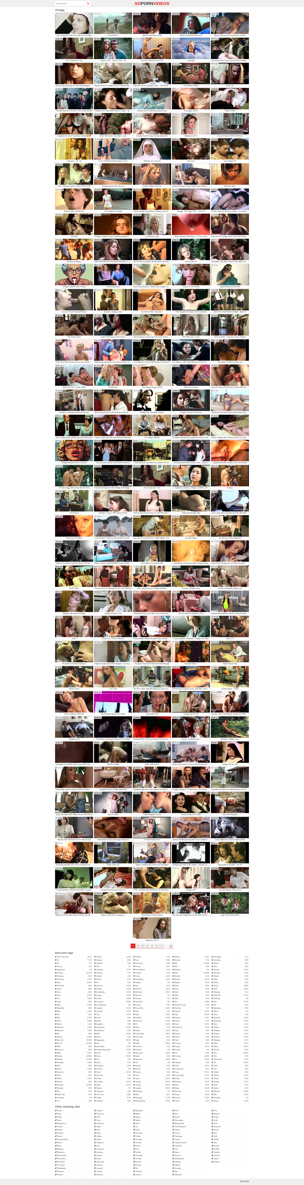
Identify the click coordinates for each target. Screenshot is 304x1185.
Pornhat (138, 1143)
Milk (191, 966)
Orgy (191, 1014)
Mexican (191, 960)
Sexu (176, 1114)
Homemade (152, 1034)
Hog (97, 1146)
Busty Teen (74, 1094)
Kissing (152, 1066)
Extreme (113, 1069)
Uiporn (177, 1152)
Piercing (191, 1043)
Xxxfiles (216, 1149)
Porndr (137, 1136)
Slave (230, 989)
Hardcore (152, 1021)
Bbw (74, 1018)
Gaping (152, 982)
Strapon (230, 1027)
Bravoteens (61, 1159)
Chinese (113, 973)
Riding (191, 1088)
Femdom (113, 1082)
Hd (152, 1024)
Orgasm (191, 1011)
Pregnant (191, 1062)
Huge (152, 1040)
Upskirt (230, 1078)
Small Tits (230, 995)
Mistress (191, 970)
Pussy (191, 1072)
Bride (74, 1075)
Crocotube (61, 1165)
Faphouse (100, 1114)
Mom (191, 973)
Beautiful (74, 1027)
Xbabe (215, 1117)
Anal (74, 982)
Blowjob (74, 1059)
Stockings (230, 1021)
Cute (113, 1014)
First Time (113, 1094)
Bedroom (74, 1030)
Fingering (113, 1091)
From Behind (152, 970)
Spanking (230, 1008)
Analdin (60, 1126)
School (191, 1101)
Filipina (113, 1088)
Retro (191, 1085)
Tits (230, 1062)
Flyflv (98, 1117)
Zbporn (216, 1159)
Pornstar (191, 1056)
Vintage (230, 1082)
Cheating (113, 970)
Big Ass (74, 1037)
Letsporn (99, 1168)
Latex (152, 1075)
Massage (152, 1098)
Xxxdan (216, 1146)
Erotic (113, 1062)
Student (230, 1034)
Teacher (230, 1050)
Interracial (152, 1053)
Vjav (176, 1171)
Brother (74, 1082)
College (113, 989)
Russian (191, 1098)
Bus (74, 1091)
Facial (113, 1072)
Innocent (152, 1046)
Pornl (137, 1149)
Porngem (138, 1139)
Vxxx (215, 1110)
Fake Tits (113, 1075)
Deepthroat (113, 1027)
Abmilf (59, 1117)
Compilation (113, 992)
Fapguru (99, 1110)
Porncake (138, 1133)
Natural (191, 979)
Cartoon (113, 957)
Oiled (191, 998)
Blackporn (61, 1152)
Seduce (230, 963)
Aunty (74, 1002)
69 (74, 963)
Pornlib (138, 1152)
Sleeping (230, 992)
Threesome (230, 1059)
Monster (191, 976)
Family (113, 1078)
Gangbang (152, 979)
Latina (152, 1078)
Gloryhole (152, 1002)
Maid (152, 1094)
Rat (136, 1168)
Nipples (191, 982)
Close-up (113, 986)
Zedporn (216, 1162)
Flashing (113, 1101)
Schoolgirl (230, 957)
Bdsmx (59, 1143)
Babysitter (74, 1008)
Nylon (191, 992)
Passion (191, 1034)
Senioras (138, 1171)
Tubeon (177, 1139)
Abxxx (59, 1120)
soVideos (152, 3)
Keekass (99, 1165)
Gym (152, 1011)
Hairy (152, 1014)
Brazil (74, 1069)
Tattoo (230, 1046)
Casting (113, 960)
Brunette (74, 1085)
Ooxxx (137, 1130)
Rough (191, 1094)
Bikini (74, 1046)
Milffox (137, 1114)
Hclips (98, 1126)
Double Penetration (113, 1050)
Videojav (177, 1162)
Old (191, 1002)
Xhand (215, 1130)
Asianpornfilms (62, 1139)
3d (74, 960)
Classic (113, 979)
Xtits (215, 1143)
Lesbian (152, 1082)
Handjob (152, 1018)
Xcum (215, 1123)
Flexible (152, 957)
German (152, 989)
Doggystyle (113, 1040)
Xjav (215, 1133)
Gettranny (100, 1123)
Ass (74, 998)
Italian (152, 1056)
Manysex (99, 1175)
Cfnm (113, 966)
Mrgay (137, 1117)
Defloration (113, 1030)
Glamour (152, 995)
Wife (230, 1094)
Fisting (113, 1098)
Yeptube (216, 1152)
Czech (113, 1018)
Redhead (191, 1082)
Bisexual (74, 1050)
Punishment (191, 1069)
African (74, 966)
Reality (191, 1078)
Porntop (138, 1159)
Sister (230, 979)
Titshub (177, 1130)
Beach (74, 1024)
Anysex (59, 1136)
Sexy (230, 966)
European (113, 1066)
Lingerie (152, 1088)
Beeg (59, 1146)
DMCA (246, 1181)
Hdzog (98, 1139)
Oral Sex (191, 1008)
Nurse (191, 989)
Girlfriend (152, 992)
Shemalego (178, 1120)
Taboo (230, 1043)
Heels (152, 1027)
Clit (113, 982)
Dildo (113, 1034)
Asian (74, 995)
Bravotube (61, 1162)
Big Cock (74, 1040)
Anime (74, 989)
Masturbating (152, 1101)
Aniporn (60, 1130)
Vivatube (177, 1168)
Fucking (152, 973)
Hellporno (100, 1143)
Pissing (191, 1046)
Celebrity (113, 963)
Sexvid (177, 1117)
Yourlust (216, 1155)
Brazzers (74, 1072)
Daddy (113, 1021)
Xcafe (215, 1120)
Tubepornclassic (180, 1143)
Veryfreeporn (179, 1159)
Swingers (230, 1040)
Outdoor (191, 1018)
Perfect (191, 1037)
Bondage (74, 1062)
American (74, 979)
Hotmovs (99, 1152)
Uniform (230, 1075)
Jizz (152, 1062)
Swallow (230, 1037)
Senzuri (138, 1175)
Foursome (152, 963)
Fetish (113, 1085)
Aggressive (74, 970)
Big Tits (74, 1043)
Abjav (59, 1114)
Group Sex (152, 1008)
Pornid (137, 1146)
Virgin (230, 1085)
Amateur (74, 973)
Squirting (230, 1018)
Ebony (113, 1056)
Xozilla (215, 1139)
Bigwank (60, 1149)
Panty (191, 1024)
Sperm (230, 1011)
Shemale (230, 973)
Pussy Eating (191, 1075)
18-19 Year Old (74, 957)
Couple (113, 998)
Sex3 (176, 1110)
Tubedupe (178, 1136)
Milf (191, 963)
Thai (230, 1056)
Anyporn (60, 1133)
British (74, 1078)
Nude (191, 986)
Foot (152, 960)
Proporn (138, 1165)
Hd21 (98, 1130)
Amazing (74, 976)
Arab (74, 992)
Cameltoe (74, 1098)
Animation (74, 986)
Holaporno (100, 1149)
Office (191, 995)
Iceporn (99, 1155)
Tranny (177, 1133)
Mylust (137, 1120)
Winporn (216, 1114)
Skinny (230, 986)
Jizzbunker (100, 1162)
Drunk (113, 1053)
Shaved (230, 970)
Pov (191, 1059)
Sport (230, 1014)
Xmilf (215, 1136)
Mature (191, 957)
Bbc (74, 1014)
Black (74, 1053)
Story (230, 1024)
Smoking (230, 998)
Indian (152, 1043)
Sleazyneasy (179, 1123)
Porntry (138, 1162)
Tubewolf (177, 1146)
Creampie (113, 1002)
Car (74, 1101)
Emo (113, 1059)
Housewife (152, 1037)
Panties (191, 1021)
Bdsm (74, 1021)
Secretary (230, 960)
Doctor (113, 1037)
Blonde (74, 1056)
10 (171, 946)
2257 (242, 1181)
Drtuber (60, 1175)
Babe (74, 1005)
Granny (152, 1005)
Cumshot (113, 1011)
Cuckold (113, 1008)
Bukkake (74, 1088)
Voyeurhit (178, 1175)
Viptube (177, 1165)
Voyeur (230, 1088)
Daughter (113, 1024)
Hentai (152, 1030)
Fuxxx (98, 1120)
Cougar (113, 995)
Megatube (139, 1110)
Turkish (230, 1072)
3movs (59, 1110)
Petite (191, 1040)
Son (230, 1005)
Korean (152, 1072)
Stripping (230, 1030)
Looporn (99, 1171)
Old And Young (191, 1005)
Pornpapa (139, 1155)
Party (191, 1030)
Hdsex (98, 1133)
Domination (113, 1046)
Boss (74, 1066)
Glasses (152, 998)
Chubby (113, 976)
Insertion (152, 1050)
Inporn (98, 1159)
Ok (136, 1126)
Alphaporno (61, 1123)
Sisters (230, 982)
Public (191, 1066)
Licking (152, 1085)
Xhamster (217, 1126)
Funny (152, 976)
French (152, 966)
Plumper (191, 1050)
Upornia (177, 1155)
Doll (113, 1043)
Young (230, 1101)
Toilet (230, 1066)
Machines (152, 1091)
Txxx (176, 1149)
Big (74, 1034)
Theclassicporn (180, 1126)
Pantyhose (191, 1027)
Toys (230, 1069)
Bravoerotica (62, 1155)
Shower (230, 976)
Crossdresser (113, 1005)
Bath (74, 1011)
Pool (191, 1053)
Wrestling (230, 1098)
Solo (230, 1002)
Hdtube (99, 1136)
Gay (152, 986)
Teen (230, 1053)
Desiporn (60, 1171)
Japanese (152, 1059)
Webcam (230, 1091)
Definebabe (61, 1168)
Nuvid (137, 1123)
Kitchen (152, 1069)
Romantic (191, 1091)
